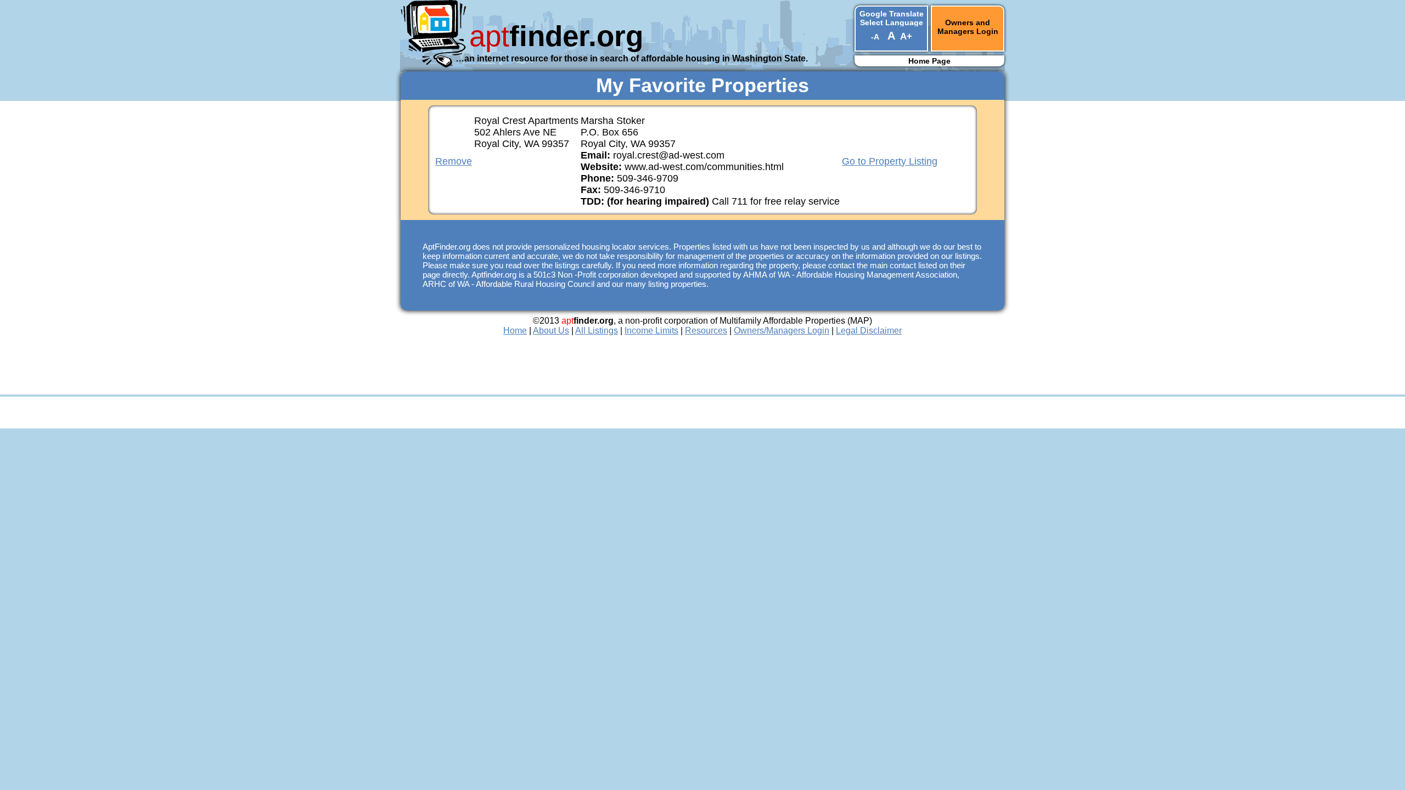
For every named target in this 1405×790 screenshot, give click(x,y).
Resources (706, 330)
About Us (551, 330)
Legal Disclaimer (869, 330)
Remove (453, 161)
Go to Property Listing (889, 161)
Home (515, 330)
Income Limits (651, 330)
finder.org (556, 36)
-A (875, 36)
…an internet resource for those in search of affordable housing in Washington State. (632, 58)
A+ (906, 36)
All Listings (596, 330)
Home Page (929, 61)
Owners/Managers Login (781, 330)
